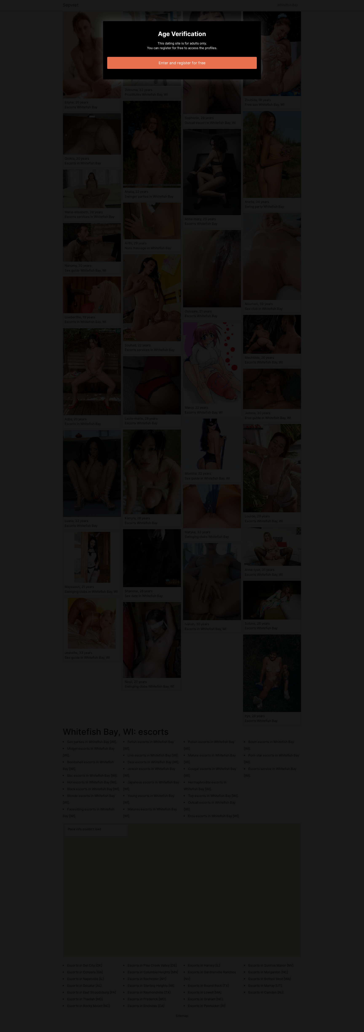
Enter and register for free (182, 63)
